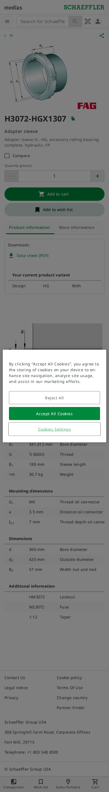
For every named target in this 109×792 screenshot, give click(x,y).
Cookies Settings (54, 429)
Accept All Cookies (54, 413)
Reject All (54, 397)
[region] (54, 396)
